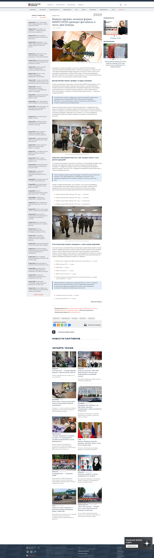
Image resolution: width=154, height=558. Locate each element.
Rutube (71, 312)
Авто (76, 9)
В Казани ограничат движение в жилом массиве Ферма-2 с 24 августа (37, 146)
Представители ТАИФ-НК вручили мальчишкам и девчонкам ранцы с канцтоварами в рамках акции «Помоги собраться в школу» (64, 478)
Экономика (43, 9)
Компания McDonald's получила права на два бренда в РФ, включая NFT (38, 166)
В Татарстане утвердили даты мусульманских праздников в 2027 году (37, 276)
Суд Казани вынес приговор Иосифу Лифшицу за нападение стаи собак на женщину (38, 270)
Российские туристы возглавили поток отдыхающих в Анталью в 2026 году (37, 123)
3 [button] (117, 36)
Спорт (113, 9)
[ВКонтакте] (96, 14)
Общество (121, 9)
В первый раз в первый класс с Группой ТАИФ (36, 198)
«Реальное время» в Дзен (66, 332)
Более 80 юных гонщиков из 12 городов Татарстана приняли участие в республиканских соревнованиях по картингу (64, 513)
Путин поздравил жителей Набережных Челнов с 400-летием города (38, 258)
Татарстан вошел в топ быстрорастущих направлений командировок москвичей (38, 108)
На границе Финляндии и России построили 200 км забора (38, 244)
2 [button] (114, 36)
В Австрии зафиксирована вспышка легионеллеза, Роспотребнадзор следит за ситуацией (37, 89)
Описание (119, 553)
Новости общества (38, 15)
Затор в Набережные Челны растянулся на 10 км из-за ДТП (37, 204)
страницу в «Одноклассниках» (69, 310)
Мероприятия (104, 9)
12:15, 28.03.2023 (56, 28)
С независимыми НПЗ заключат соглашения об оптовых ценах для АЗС (37, 140)
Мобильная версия (83, 551)
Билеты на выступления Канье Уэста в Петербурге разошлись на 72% (37, 230)
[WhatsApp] (62, 325)
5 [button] (120, 59)
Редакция (119, 547)
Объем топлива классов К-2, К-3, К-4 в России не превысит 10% (37, 159)
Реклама (119, 549)
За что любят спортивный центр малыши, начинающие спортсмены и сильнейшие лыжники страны (89, 511)
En (125, 5)
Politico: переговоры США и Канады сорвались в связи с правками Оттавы (38, 24)
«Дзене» (78, 312)
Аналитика (33, 9)
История (74, 318)
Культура (82, 318)
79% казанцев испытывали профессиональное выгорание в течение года (37, 283)
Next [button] (126, 27)
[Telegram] (65, 325)
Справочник (71, 4)
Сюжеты (81, 4)
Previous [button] (104, 27)
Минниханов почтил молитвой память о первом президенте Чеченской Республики (38, 55)
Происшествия (56, 434)
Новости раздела (38, 294)
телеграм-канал (73, 308)
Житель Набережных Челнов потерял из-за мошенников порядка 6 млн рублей (38, 289)
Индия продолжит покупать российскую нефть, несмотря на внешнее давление (37, 133)
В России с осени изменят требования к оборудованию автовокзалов (36, 75)
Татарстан (91, 318)
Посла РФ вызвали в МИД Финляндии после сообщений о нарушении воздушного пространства (38, 251)
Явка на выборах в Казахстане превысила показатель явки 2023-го (38, 37)
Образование (65, 318)
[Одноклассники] (100, 14)
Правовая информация (120, 551)
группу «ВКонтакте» (85, 308)
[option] (115, 27)
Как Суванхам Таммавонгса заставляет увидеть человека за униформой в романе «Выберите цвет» (89, 478)
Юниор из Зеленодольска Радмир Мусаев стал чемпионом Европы (89, 445)
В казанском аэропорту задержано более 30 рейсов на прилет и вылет (38, 96)
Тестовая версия (82, 553)
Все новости (43, 17)
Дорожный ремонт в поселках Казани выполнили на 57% (38, 264)
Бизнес (84, 9)
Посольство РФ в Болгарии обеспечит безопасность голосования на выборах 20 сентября (38, 216)
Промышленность (54, 9)
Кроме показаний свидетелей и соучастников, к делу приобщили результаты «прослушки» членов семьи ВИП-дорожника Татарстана (64, 442)
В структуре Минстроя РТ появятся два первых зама (38, 180)
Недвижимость (67, 9)
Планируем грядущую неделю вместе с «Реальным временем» (89, 375)
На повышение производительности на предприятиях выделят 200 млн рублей (37, 173)
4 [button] (119, 36)
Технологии (93, 9)
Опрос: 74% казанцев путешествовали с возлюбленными (38, 102)
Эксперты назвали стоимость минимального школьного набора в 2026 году (37, 68)
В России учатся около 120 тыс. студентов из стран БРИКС (38, 209)
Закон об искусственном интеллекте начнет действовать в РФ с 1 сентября (38, 192)
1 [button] (112, 36)
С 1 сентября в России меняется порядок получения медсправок (38, 153)
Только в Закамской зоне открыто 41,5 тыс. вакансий (64, 374)
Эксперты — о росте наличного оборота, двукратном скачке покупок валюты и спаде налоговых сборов (64, 406)
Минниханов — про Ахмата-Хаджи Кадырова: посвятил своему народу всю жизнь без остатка (38, 44)
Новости (50, 4)
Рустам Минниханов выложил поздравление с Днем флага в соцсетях (37, 186)
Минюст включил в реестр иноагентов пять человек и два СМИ (38, 224)
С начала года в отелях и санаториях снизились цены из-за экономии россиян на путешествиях (38, 81)
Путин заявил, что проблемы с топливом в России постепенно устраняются (37, 30)
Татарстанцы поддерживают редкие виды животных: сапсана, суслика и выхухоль (36, 238)
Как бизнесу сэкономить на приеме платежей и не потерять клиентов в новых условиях (90, 411)
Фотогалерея (60, 4)
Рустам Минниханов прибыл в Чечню (37, 117)
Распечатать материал (94, 325)
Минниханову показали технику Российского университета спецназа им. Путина (38, 62)
